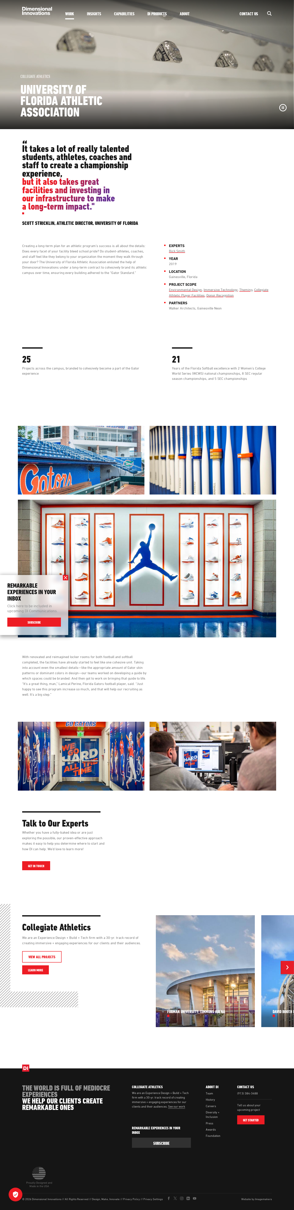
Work (69, 13)
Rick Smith (177, 251)
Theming (245, 290)
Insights (94, 13)
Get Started (251, 1120)
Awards (211, 1129)
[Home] (38, 11)
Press (209, 1123)
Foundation (213, 1135)
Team (209, 1093)
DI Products (157, 13)
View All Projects (41, 957)
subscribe (161, 1143)
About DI (212, 1087)
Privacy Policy (131, 1199)
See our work (176, 1106)
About (185, 13)
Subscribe (34, 622)
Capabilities (124, 13)
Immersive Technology (221, 290)
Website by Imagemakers (256, 1199)
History (210, 1099)
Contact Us (249, 13)
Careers (211, 1106)
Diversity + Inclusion (213, 1114)
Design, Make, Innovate (106, 1199)
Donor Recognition (220, 295)
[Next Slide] (287, 968)
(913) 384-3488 (247, 1093)
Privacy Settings (153, 1199)
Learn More (38, 970)
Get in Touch (36, 866)
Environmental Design (185, 290)
